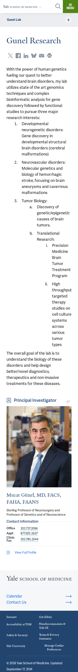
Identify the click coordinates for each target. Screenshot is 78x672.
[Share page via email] (41, 55)
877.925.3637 (29, 533)
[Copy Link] (68, 401)
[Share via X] (10, 55)
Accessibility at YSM (19, 624)
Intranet (11, 617)
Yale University (15, 646)
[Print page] (49, 55)
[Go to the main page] (23, 6)
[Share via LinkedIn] (26, 55)
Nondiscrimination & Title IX (52, 626)
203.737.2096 (29, 528)
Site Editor (45, 617)
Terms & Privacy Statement (49, 636)
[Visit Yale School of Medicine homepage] (39, 579)
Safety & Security (17, 635)
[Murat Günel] (39, 446)
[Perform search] (58, 7)
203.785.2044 (29, 539)
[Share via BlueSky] (33, 55)
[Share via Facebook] (18, 55)
